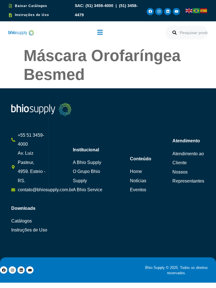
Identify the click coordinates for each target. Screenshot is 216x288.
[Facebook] (150, 11)
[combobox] (187, 32)
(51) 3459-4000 (100, 6)
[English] (189, 10)
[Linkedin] (167, 11)
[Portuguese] (196, 10)
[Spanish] (204, 10)
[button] (100, 32)
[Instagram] (159, 11)
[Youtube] (176, 11)
